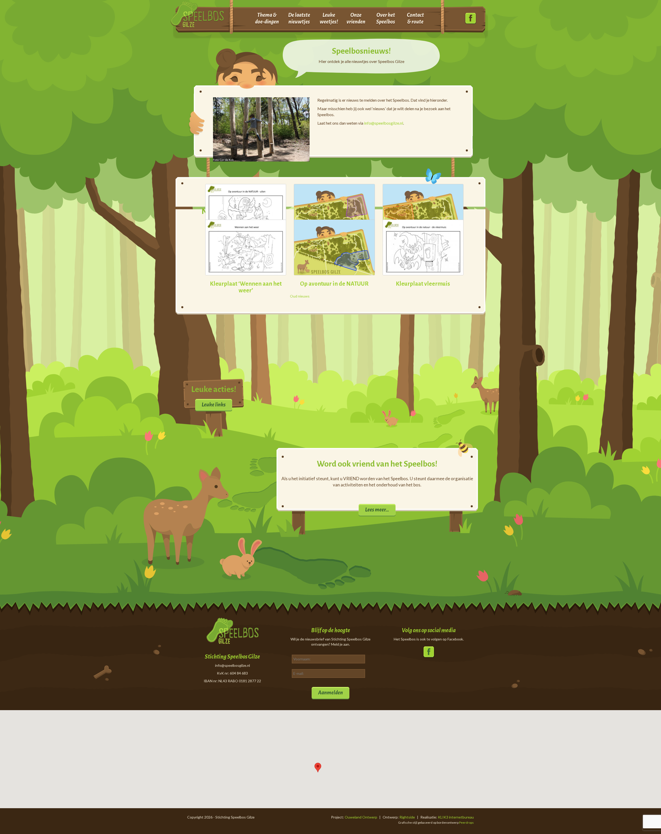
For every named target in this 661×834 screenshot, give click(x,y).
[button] (317, 767)
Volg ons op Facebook (470, 19)
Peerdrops (466, 822)
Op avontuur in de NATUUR (334, 284)
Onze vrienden (356, 18)
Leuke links (214, 404)
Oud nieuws (300, 296)
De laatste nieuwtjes (299, 18)
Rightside (407, 817)
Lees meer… (377, 509)
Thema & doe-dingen (267, 18)
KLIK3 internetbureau (456, 817)
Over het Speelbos (385, 18)
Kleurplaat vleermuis (423, 284)
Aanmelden (330, 692)
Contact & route (415, 18)
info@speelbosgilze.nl (383, 123)
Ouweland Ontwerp (361, 817)
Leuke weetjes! (329, 18)
